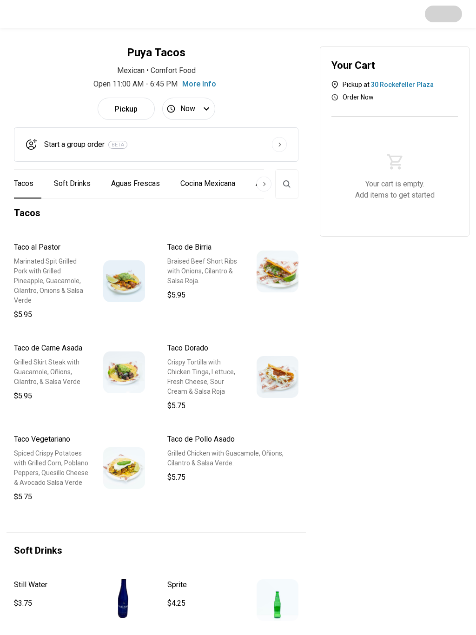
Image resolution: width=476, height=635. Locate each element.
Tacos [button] (23, 183)
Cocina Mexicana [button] (207, 183)
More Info (199, 83)
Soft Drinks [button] (72, 183)
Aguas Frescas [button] (135, 183)
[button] (79, 281)
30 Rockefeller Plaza (402, 84)
